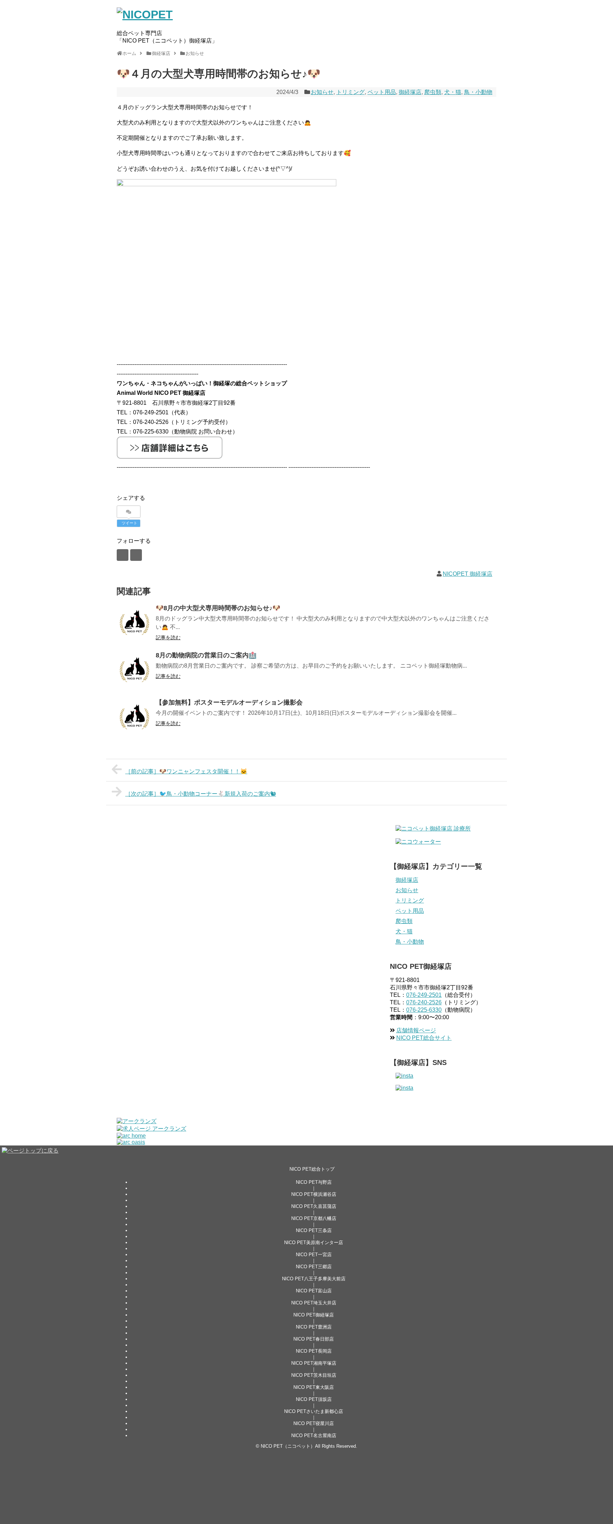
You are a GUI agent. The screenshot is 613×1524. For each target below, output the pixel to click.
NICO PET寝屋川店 (313, 1423)
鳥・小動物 (478, 92)
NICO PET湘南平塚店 (313, 1363)
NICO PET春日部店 (313, 1339)
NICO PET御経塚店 (313, 1315)
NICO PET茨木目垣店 (313, 1375)
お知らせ (322, 92)
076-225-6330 (424, 1010)
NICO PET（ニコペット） (288, 1446)
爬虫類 (432, 92)
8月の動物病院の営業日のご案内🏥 (206, 655)
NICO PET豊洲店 (314, 1327)
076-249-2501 (424, 995)
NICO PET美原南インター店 (313, 1242)
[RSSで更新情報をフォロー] (136, 555)
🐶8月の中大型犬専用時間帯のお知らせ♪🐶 (218, 608)
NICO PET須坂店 (314, 1399)
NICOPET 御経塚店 (467, 574)
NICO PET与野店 (314, 1182)
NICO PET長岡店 (314, 1351)
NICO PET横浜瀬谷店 (313, 1194)
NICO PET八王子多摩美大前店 (314, 1278)
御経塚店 (410, 92)
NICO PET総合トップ (312, 1169)
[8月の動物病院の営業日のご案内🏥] (134, 670)
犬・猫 (452, 92)
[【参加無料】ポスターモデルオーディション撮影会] (134, 717)
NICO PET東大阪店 (313, 1387)
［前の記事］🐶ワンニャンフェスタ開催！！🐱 (186, 771)
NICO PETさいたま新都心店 (313, 1411)
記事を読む (168, 637)
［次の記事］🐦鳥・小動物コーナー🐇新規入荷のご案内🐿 (200, 794)
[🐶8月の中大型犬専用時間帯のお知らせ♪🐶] (134, 622)
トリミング (350, 92)
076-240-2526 (424, 1002)
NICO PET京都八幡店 (313, 1218)
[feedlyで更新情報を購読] (122, 555)
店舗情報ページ (416, 1030)
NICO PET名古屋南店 (313, 1435)
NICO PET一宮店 (314, 1254)
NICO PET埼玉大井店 (313, 1302)
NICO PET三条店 (314, 1230)
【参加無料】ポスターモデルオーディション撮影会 (229, 702)
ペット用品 (382, 92)
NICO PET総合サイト (424, 1038)
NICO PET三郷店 (314, 1266)
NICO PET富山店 (314, 1290)
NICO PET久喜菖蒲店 (313, 1206)
